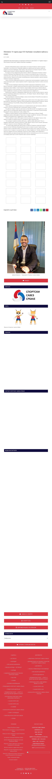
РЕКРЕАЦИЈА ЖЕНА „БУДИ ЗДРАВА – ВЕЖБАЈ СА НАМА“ (39, 682)
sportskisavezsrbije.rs (40, 747)
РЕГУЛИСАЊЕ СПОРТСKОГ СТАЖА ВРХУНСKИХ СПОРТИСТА (13, 697)
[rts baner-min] (26, 454)
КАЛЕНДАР (13, 661)
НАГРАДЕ (13, 670)
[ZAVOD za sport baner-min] (26, 375)
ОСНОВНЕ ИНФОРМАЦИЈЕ (13, 683)
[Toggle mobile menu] (49, 11)
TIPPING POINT (34, 769)
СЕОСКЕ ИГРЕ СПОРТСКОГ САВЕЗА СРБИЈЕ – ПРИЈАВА (38, 693)
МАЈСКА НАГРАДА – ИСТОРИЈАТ (14, 667)
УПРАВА (14, 718)
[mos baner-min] (26, 348)
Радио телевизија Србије (14, 757)
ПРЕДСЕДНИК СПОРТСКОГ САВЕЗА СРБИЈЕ (13, 686)
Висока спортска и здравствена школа (13, 747)
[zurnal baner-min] (26, 466)
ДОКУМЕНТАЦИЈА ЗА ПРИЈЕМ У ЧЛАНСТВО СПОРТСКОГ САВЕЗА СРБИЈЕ (38, 662)
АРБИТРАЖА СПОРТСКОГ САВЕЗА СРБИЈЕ (38, 658)
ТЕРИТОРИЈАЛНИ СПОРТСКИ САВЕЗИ (13, 715)
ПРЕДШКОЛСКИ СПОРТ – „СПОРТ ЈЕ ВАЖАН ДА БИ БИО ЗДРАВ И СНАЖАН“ (13, 693)
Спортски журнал (13, 759)
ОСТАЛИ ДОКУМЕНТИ (38, 674)
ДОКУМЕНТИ (38, 666)
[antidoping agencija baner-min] (26, 363)
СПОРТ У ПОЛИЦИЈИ (14, 712)
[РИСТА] (26, 317)
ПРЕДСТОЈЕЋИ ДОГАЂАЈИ (13, 689)
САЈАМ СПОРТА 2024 (14, 704)
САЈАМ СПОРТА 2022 (14, 701)
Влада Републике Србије (13, 727)
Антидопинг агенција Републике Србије (13, 737)
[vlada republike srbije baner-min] (26, 335)
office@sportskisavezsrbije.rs (38, 745)
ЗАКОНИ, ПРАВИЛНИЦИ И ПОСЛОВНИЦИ (39, 668)
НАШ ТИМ (13, 677)
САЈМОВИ (13, 706)
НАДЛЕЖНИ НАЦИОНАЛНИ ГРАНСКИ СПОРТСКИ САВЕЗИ (13, 674)
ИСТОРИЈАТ (14, 658)
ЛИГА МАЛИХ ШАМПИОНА (13, 664)
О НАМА (14, 680)
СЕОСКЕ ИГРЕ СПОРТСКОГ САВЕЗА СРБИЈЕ (13, 709)
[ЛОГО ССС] (26, 296)
